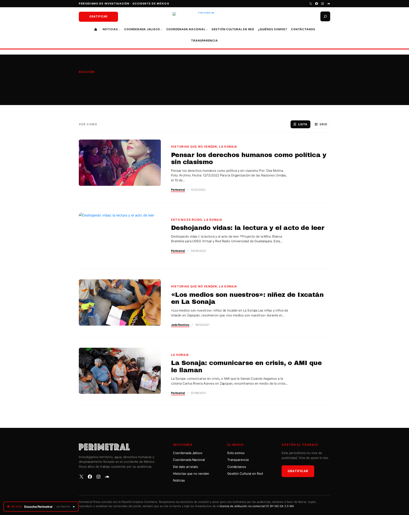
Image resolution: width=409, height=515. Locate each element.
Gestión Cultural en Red (245, 474)
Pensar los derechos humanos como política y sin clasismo (248, 158)
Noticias (179, 480)
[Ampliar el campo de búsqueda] (325, 16)
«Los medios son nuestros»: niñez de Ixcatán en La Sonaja (247, 298)
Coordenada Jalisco (187, 453)
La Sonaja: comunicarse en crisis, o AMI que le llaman (246, 366)
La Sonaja (228, 146)
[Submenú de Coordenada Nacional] (207, 29)
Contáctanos (236, 467)
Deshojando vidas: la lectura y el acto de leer (247, 227)
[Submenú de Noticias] (119, 29)
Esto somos (236, 453)
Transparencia (238, 460)
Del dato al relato (185, 467)
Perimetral (178, 189)
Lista (302, 124)
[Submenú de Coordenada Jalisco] (161, 29)
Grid (323, 124)
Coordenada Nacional (189, 460)
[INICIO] (96, 29)
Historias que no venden (194, 146)
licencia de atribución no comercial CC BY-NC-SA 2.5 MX (257, 506)
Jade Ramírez (180, 324)
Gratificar (98, 16)
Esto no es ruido (186, 219)
